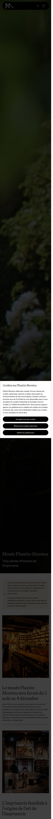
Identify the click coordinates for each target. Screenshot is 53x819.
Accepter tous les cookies (25, 419)
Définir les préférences (25, 432)
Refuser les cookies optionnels (25, 425)
